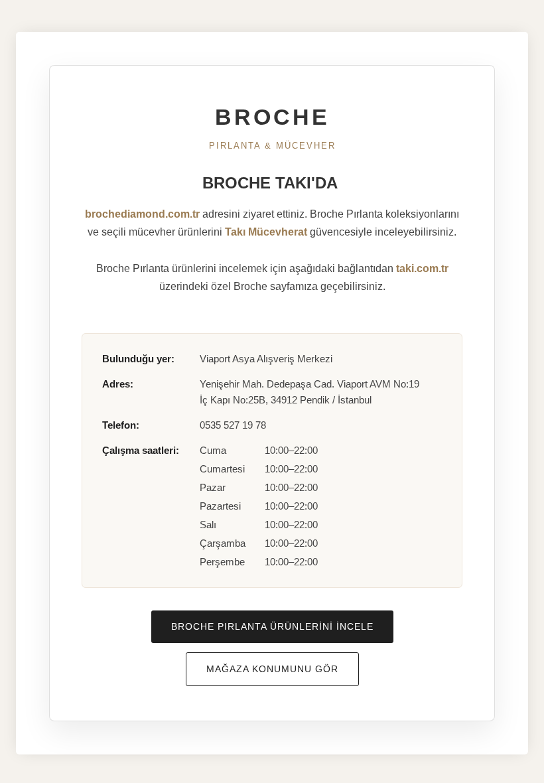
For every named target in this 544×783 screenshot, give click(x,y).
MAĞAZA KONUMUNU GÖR (272, 669)
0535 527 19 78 (233, 425)
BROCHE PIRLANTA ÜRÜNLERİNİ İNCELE (272, 626)
